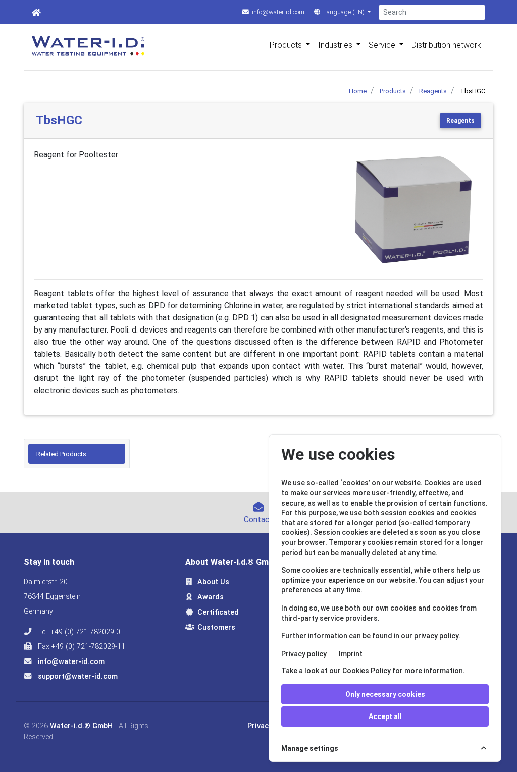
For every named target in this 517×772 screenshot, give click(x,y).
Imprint (351, 654)
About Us (213, 582)
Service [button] (383, 45)
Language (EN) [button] (344, 12)
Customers (216, 627)
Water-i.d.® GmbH (81, 726)
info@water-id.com (277, 12)
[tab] (76, 454)
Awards (210, 597)
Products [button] (287, 45)
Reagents (460, 120)
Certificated (218, 612)
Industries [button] (336, 45)
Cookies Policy (366, 671)
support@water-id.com (77, 676)
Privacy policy (304, 654)
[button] (353, 210)
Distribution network (446, 45)
